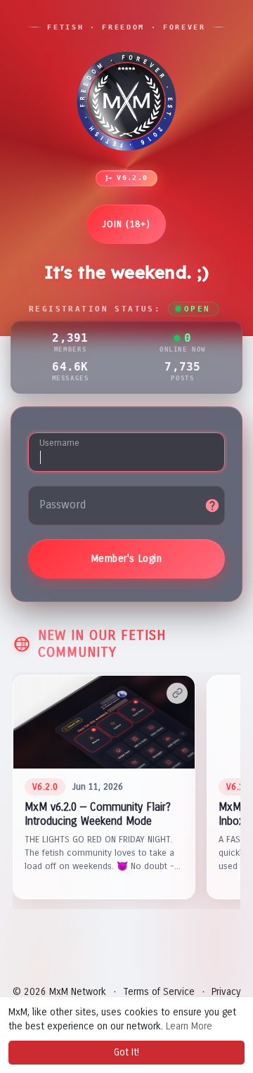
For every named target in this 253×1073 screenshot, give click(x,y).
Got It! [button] (126, 1052)
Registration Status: (119, 309)
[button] (104, 787)
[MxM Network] (126, 101)
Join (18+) (126, 224)
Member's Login (126, 559)
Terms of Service (159, 992)
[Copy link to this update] (177, 693)
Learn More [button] (189, 1026)
